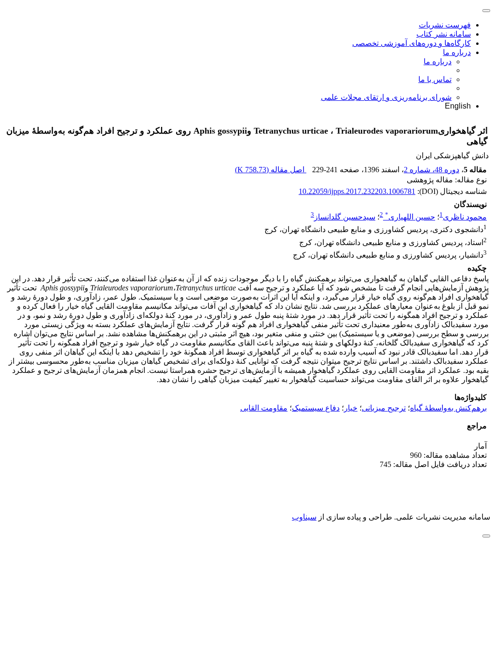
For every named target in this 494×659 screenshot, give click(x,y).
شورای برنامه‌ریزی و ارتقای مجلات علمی (386, 97)
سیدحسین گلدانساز (344, 217)
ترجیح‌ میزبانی (384, 408)
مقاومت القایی (264, 408)
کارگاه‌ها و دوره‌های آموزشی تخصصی (411, 43)
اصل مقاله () (270, 169)
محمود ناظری (465, 217)
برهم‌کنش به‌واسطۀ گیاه (448, 408)
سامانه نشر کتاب (443, 34)
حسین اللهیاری (410, 217)
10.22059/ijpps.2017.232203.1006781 (357, 191)
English (458, 106)
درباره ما (457, 52)
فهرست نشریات (445, 25)
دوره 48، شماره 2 (431, 169)
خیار (350, 408)
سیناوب (304, 517)
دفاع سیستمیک (316, 408)
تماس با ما (435, 79)
